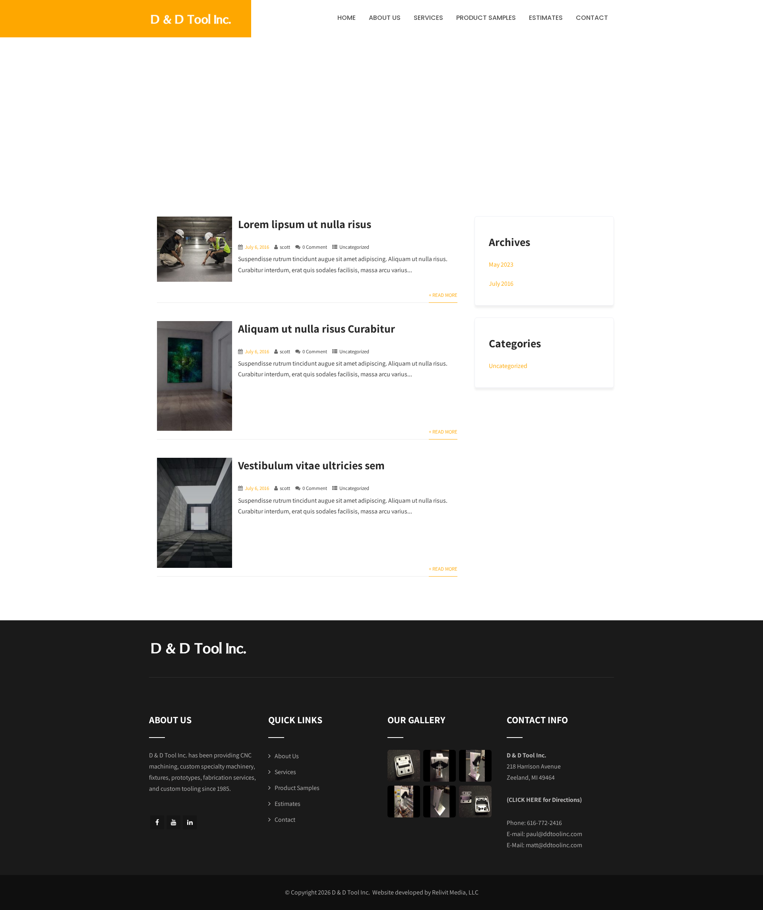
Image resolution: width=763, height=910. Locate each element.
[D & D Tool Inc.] (200, 20)
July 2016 (501, 283)
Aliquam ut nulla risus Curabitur (316, 328)
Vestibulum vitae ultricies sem (311, 465)
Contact (592, 17)
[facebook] (157, 822)
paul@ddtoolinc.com (554, 834)
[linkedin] (190, 822)
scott (285, 247)
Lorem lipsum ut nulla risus (304, 224)
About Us (385, 17)
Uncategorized (354, 247)
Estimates (546, 17)
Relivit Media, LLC (455, 892)
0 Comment (314, 247)
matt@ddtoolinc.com (554, 845)
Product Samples (486, 17)
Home (346, 17)
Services (428, 17)
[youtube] (173, 822)
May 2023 (501, 264)
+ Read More (443, 295)
